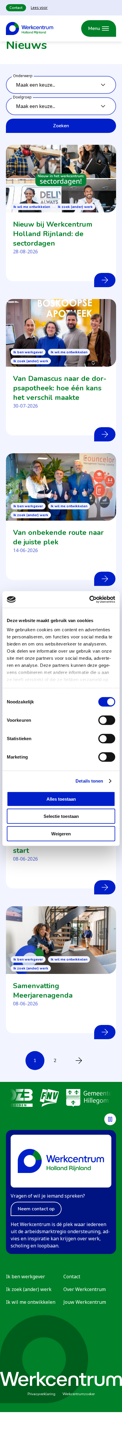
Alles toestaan (61, 798)
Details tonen (89, 780)
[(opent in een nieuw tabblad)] (19, 1099)
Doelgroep (22, 97)
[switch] (106, 720)
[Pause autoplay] (110, 1119)
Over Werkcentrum (84, 1289)
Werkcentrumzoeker (78, 1394)
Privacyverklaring (41, 1394)
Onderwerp (23, 75)
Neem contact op (36, 1209)
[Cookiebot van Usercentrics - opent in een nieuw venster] (89, 599)
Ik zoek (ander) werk (29, 1289)
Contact (16, 7)
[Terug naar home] (29, 28)
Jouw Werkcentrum (84, 1302)
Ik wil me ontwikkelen (30, 1302)
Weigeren (61, 833)
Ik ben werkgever (25, 1276)
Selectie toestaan (61, 816)
